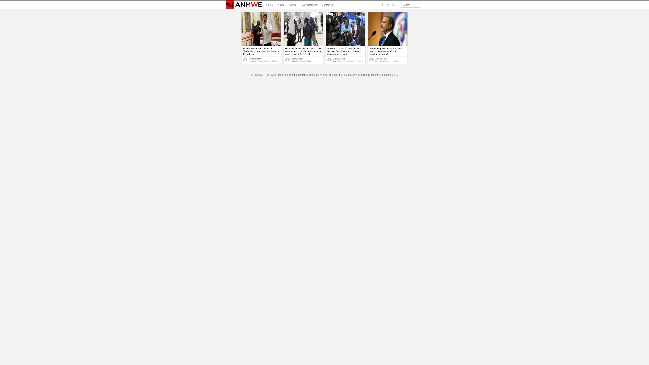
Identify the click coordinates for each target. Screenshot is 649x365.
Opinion (267, 61)
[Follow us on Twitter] (388, 5)
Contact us (327, 4)
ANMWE (258, 74)
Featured (341, 61)
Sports (292, 4)
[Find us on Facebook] (382, 5)
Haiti (255, 61)
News (281, 4)
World (274, 61)
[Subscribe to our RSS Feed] (393, 5)
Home (269, 4)
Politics (309, 61)
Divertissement (309, 4)
